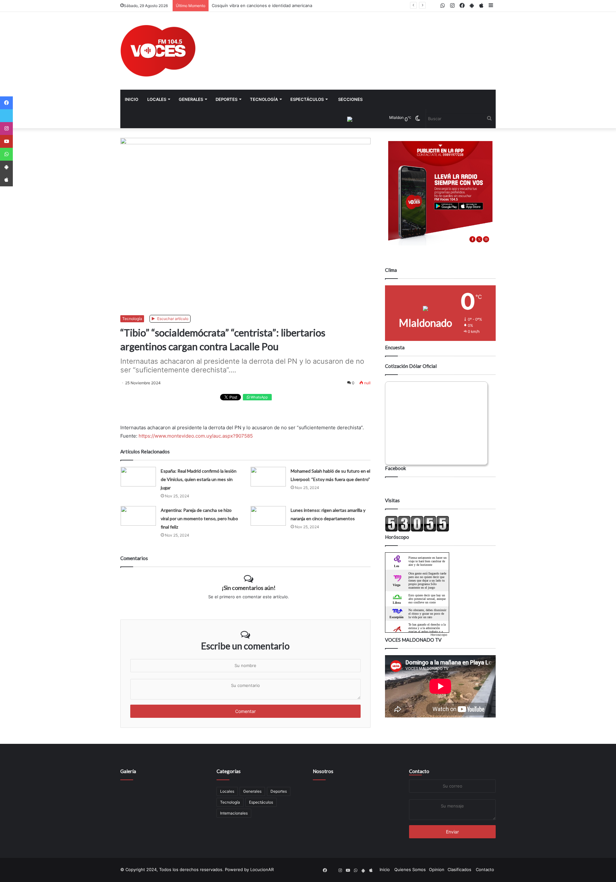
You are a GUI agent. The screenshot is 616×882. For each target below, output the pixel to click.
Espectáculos (307, 99)
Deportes (226, 99)
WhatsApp (259, 397)
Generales (191, 99)
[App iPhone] (6, 180)
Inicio (131, 99)
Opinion (436, 869)
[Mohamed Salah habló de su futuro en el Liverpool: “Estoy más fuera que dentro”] (268, 476)
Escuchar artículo (172, 318)
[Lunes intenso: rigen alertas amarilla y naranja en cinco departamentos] (268, 516)
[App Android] (6, 167)
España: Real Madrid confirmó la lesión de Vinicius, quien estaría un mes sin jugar (198, 479)
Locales (156, 99)
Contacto (419, 771)
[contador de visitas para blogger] (417, 530)
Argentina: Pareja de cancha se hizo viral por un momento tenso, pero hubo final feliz (199, 518)
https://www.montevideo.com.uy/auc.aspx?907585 (196, 436)
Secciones (350, 99)
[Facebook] (6, 102)
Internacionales (234, 813)
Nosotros (323, 771)
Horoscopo (439, 635)
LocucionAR (262, 869)
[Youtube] (6, 141)
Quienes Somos (410, 869)
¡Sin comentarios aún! (249, 587)
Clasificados (459, 869)
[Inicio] (158, 51)
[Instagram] (6, 128)
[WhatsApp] (6, 154)
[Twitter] (6, 115)
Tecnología (264, 99)
